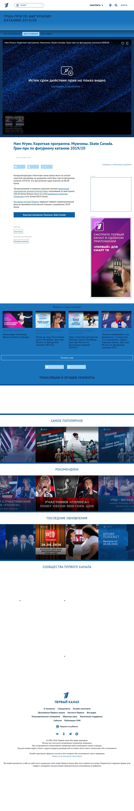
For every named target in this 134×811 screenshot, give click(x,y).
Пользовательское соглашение (46, 716)
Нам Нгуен (18, 232)
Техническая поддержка (91, 716)
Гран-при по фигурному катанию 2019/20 (27, 18)
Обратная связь (70, 716)
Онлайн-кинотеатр (81, 708)
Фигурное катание (21, 241)
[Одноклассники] (33, 167)
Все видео (91, 712)
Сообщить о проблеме (65, 86)
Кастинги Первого (76, 712)
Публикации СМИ (72, 720)
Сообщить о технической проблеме (116, 164)
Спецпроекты (64, 708)
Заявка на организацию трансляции (67, 756)
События (58, 720)
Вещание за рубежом (69, 726)
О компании (49, 708)
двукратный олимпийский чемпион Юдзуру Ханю (41, 189)
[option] (67, 444)
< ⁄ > (44, 166)
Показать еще (67, 357)
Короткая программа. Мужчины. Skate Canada (44, 214)
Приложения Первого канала (51, 712)
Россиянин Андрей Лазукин (26, 201)
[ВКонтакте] (19, 167)
